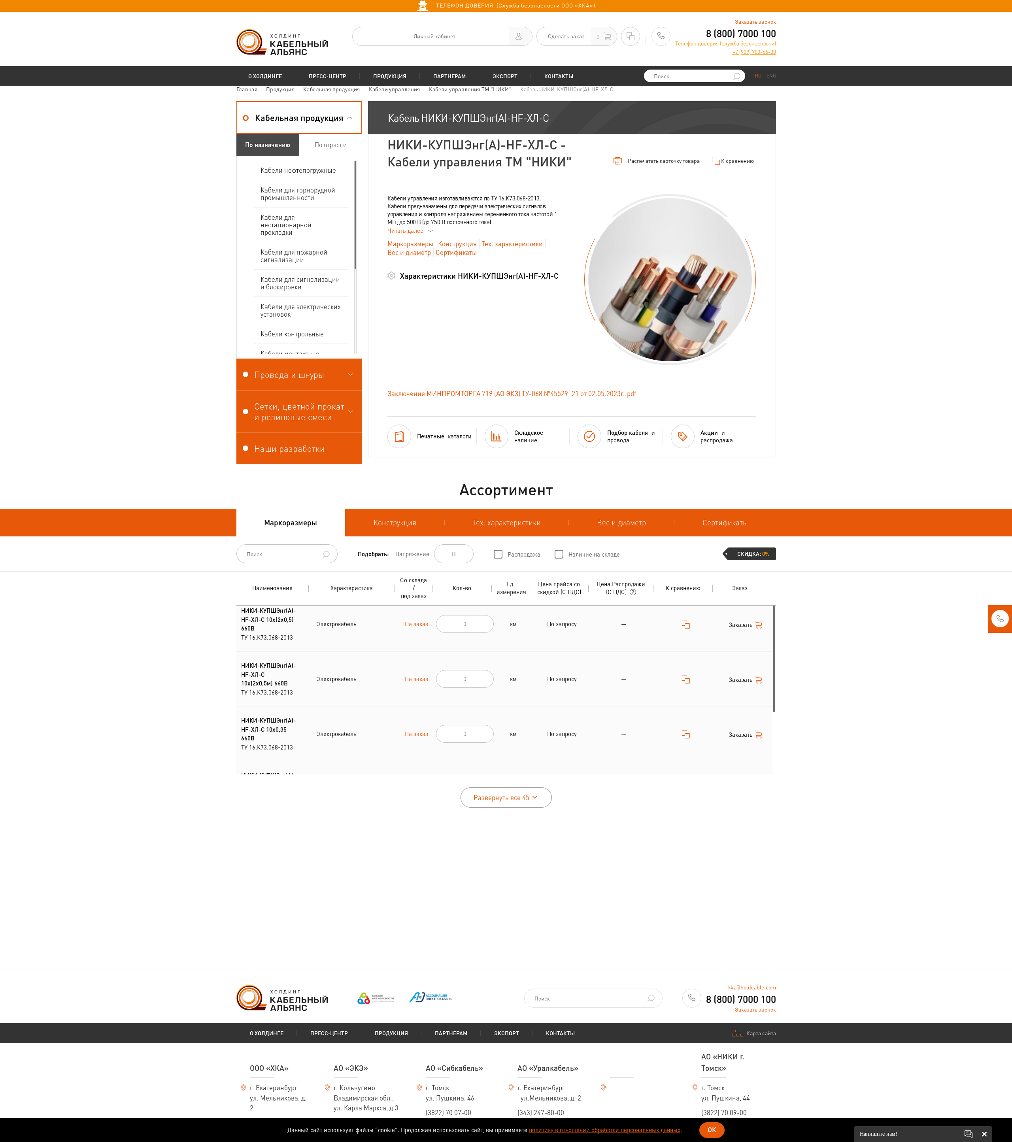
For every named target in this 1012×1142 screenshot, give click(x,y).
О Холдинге (265, 75)
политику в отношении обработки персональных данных (604, 1130)
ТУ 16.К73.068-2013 (268, 623)
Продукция (389, 75)
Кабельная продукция (331, 88)
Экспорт (505, 75)
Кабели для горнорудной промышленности (298, 193)
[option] (670, 280)
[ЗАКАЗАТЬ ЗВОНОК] (1000, 621)
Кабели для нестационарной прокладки (286, 224)
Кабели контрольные (292, 333)
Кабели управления (394, 88)
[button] (299, 117)
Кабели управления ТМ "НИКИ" (470, 88)
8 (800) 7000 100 (741, 33)
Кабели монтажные (290, 353)
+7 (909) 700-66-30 (754, 51)
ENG (771, 76)
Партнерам (449, 75)
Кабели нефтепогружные (298, 170)
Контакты (558, 75)
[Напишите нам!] (968, 1134)
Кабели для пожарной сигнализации (294, 255)
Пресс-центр (327, 75)
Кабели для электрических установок (301, 310)
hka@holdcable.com (751, 987)
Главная (246, 88)
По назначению (267, 144)
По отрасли (331, 144)
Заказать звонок (755, 21)
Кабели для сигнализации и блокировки (300, 283)
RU (758, 76)
